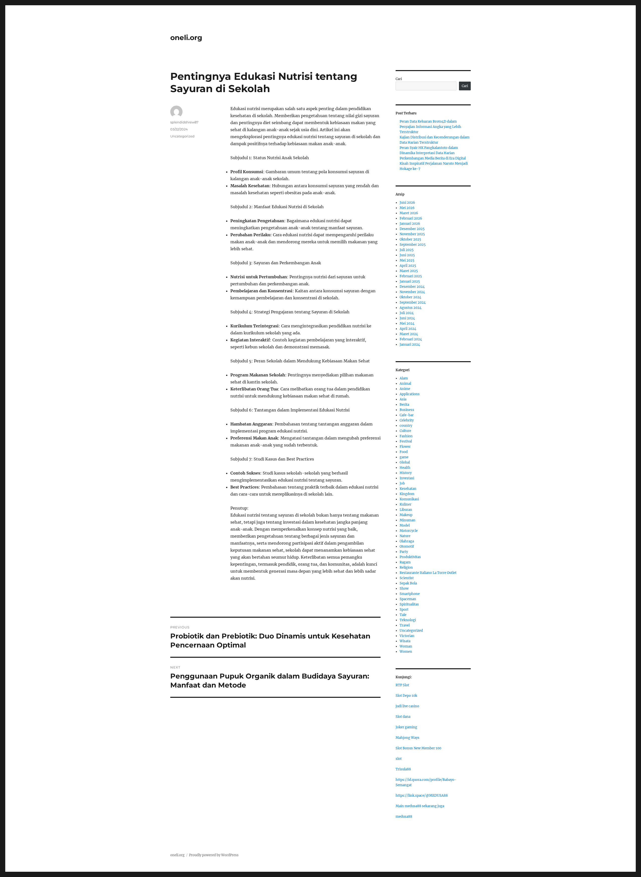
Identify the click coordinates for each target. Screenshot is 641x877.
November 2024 (412, 292)
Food (404, 452)
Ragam (405, 562)
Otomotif (407, 546)
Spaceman (408, 599)
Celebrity (407, 420)
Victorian (407, 636)
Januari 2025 (410, 281)
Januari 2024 (410, 344)
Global (405, 462)
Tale (403, 615)
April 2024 (408, 329)
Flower (405, 447)
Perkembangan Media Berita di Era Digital (433, 158)
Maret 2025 (409, 271)
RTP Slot (402, 685)
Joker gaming (406, 727)
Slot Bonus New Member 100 (418, 748)
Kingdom (407, 494)
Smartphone (410, 594)
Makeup (406, 515)
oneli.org (186, 37)
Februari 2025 (411, 276)
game (404, 457)
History (406, 473)
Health (405, 468)
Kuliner (405, 504)
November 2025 (412, 234)
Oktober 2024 (410, 297)
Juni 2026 (407, 202)
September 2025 (413, 245)
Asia (403, 399)
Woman (406, 646)
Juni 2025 (407, 255)
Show (404, 588)
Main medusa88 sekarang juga (420, 806)
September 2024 (413, 302)
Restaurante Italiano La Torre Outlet (428, 573)
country (406, 425)
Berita (404, 404)
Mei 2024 (407, 323)
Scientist (407, 578)
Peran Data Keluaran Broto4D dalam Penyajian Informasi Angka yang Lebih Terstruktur (430, 126)
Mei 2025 (407, 260)
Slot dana (403, 717)
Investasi (407, 478)
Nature (405, 536)
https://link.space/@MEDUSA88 (422, 795)
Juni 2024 (407, 318)
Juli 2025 (407, 250)
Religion (406, 567)
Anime (405, 389)
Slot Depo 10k (406, 696)
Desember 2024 (412, 287)
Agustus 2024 (410, 308)
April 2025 (408, 266)
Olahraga (407, 541)
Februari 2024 (411, 339)
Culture (405, 431)
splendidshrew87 (184, 122)
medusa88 (404, 816)
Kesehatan (408, 489)
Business (407, 410)
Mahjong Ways (407, 738)
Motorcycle (409, 531)
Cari (399, 79)
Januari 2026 (410, 224)
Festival (406, 441)
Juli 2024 (407, 313)
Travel (405, 625)
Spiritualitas (409, 604)
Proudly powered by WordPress (214, 855)
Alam (404, 378)
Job (402, 483)
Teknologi (408, 620)
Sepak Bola (408, 583)
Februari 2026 (411, 218)
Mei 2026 (407, 208)
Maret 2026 (409, 213)
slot (399, 759)
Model (405, 525)
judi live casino (407, 706)
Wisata (405, 641)
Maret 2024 (409, 334)
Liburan (406, 510)
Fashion (406, 436)
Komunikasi (409, 499)
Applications (410, 394)
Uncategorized (182, 136)
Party (404, 552)
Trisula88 (403, 769)
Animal (405, 383)
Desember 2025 (412, 229)
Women (406, 651)
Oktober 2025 (410, 239)
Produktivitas (410, 557)
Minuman (407, 520)
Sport (404, 609)
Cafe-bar (407, 415)
